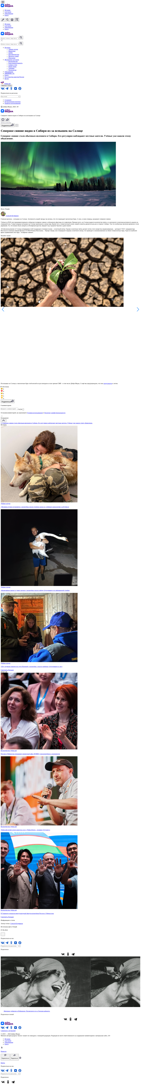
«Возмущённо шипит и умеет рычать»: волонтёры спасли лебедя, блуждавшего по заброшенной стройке (35, 590)
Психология (12, 70)
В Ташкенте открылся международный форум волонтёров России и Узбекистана (27, 913)
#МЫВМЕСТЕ (9, 73)
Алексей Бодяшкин (16, 923)
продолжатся (108, 383)
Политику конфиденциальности (54, 413)
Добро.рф (13, 750)
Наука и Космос (6, 122)
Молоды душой (13, 56)
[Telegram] (73, 954)
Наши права (12, 66)
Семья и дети (12, 65)
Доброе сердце (13, 49)
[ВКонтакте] (63, 954)
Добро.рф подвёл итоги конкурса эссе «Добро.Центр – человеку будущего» (25, 830)
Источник (5, 387)
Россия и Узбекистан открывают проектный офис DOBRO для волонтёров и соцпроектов (30, 754)
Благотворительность (15, 63)
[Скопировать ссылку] (78, 954)
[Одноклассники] (68, 954)
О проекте (8, 100)
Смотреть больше (7, 670)
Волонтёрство (13, 61)
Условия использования (35, 413)
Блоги (7, 15)
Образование (9, 13)
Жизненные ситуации (12, 59)
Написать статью (7, 85)
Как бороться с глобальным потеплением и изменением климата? (22, 309)
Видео (7, 78)
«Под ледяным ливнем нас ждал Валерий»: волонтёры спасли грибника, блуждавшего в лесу (31, 666)
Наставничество (13, 54)
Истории (7, 10)
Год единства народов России (14, 77)
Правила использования (12, 103)
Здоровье (11, 68)
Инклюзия (11, 58)
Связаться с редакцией (8, 1031)
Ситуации (8, 12)
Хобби (10, 53)
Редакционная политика (13, 101)
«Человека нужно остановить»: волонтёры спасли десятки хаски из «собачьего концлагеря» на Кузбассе (35, 507)
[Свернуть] (3, 420)
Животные (11, 51)
